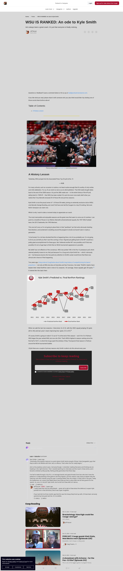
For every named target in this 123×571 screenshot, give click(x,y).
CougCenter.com (61, 168)
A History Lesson (38, 111)
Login (31, 456)
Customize (18, 567)
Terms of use (23, 561)
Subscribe (83, 368)
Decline (28, 567)
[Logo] (5, 3)
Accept (7, 567)
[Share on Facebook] (85, 32)
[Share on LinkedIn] (96, 32)
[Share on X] (88, 32)
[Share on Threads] (92, 32)
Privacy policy (12, 561)
